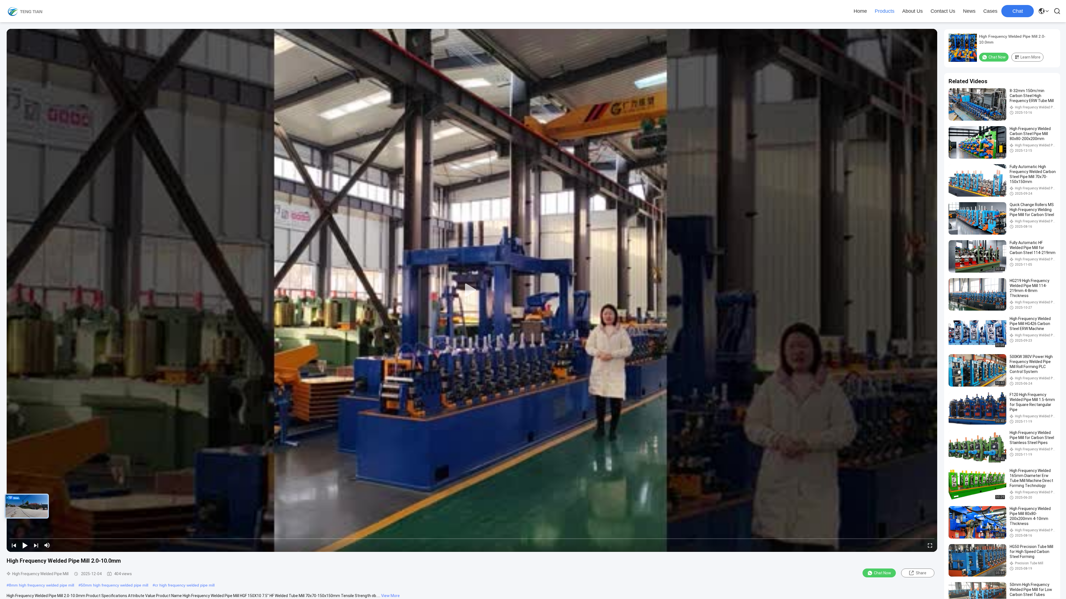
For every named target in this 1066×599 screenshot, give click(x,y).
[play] (472, 290)
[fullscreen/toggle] (930, 545)
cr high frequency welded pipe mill (185, 585)
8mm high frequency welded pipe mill (41, 585)
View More (390, 595)
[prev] (13, 545)
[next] (36, 545)
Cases (990, 11)
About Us (912, 11)
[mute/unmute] (47, 545)
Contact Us (943, 11)
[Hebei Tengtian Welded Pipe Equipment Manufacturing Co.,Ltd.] (25, 11)
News (969, 11)
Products (884, 11)
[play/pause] (25, 545)
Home (860, 11)
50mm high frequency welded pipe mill (114, 585)
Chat (1017, 11)
